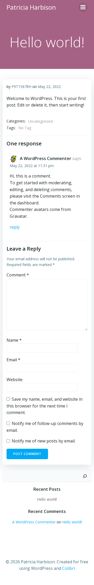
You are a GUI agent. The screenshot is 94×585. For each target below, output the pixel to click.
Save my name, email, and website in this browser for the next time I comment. (45, 405)
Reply (15, 227)
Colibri (68, 568)
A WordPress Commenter (45, 158)
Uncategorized (40, 121)
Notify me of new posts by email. (43, 441)
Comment (18, 275)
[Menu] (83, 7)
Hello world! (47, 499)
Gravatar (18, 216)
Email (13, 360)
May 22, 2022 (49, 86)
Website (14, 379)
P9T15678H (21, 86)
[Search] (85, 476)
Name (14, 340)
